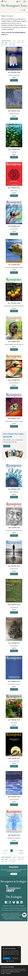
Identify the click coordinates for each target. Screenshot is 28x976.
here (7, 34)
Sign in (19, 1)
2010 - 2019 (21, 40)
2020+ (14, 40)
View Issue (14, 80)
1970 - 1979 (4, 44)
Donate (5, 1)
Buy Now (6, 446)
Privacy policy (8, 973)
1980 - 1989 (20, 42)
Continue (2, 973)
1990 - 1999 (12, 42)
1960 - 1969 (12, 44)
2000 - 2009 (4, 42)
